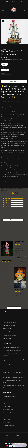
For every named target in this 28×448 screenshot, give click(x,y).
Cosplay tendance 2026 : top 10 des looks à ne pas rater (13, 373)
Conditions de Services (8, 332)
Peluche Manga (6, 419)
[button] (2, 9)
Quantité (3, 73)
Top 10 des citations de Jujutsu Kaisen (11, 347)
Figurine (4, 64)
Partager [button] (5, 181)
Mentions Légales (7, 329)
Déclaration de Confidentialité (9, 335)
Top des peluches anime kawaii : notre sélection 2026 (13, 386)
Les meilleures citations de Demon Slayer (12, 351)
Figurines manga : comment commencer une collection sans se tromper (13, 365)
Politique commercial (7, 338)
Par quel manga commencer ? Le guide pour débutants (13, 381)
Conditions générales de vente (9, 322)
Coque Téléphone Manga (8, 403)
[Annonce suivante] (25, 1)
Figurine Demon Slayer (8, 409)
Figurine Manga (6, 416)
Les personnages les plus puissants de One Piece (14, 377)
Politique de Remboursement (9, 325)
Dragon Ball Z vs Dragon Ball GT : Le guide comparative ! (12, 355)
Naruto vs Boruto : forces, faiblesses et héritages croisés (14, 360)
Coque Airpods (6, 400)
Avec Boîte (5, 70)
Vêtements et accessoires (8, 426)
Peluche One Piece (7, 422)
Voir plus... (14, 307)
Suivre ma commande (7, 319)
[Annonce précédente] (2, 1)
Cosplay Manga (6, 406)
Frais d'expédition (9, 59)
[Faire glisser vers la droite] (17, 46)
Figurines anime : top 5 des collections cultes (13, 369)
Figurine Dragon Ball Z (8, 413)
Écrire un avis (13, 220)
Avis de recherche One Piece (9, 396)
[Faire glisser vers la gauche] (10, 46)
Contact (4, 316)
